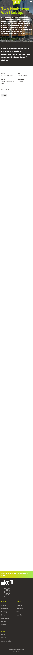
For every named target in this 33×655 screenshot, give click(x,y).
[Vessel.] (16, 551)
